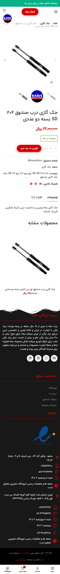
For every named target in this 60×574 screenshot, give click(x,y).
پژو (29, 173)
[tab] (52, 197)
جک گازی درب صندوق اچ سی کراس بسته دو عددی (30, 289)
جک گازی (45, 23)
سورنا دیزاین (21, 559)
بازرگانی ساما (24, 553)
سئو (42, 559)
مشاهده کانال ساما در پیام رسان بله (41, 3)
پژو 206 (23, 173)
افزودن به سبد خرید (29, 148)
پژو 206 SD (13, 173)
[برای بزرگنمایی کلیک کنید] (51, 82)
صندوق (43, 177)
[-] (55, 148)
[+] (46, 148)
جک (5, 173)
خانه (55, 23)
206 (46, 173)
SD (38, 173)
